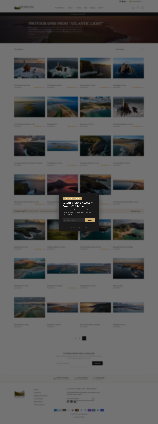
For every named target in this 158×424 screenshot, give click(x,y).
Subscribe (90, 220)
